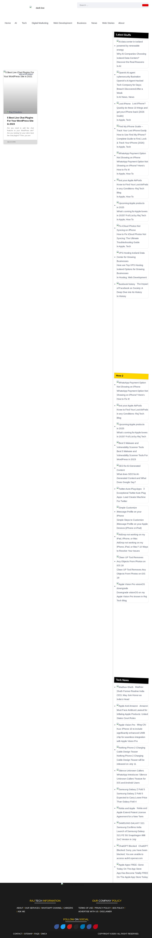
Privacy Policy (103, 908)
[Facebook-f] (89, 926)
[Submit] (145, 5)
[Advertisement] (58, 50)
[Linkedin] (82, 926)
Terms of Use (85, 908)
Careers (68, 908)
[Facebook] (56, 926)
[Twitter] (63, 926)
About (20, 908)
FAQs (36, 934)
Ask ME (21, 911)
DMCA (44, 934)
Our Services (32, 908)
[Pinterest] (95, 926)
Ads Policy (118, 908)
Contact (17, 934)
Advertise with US (88, 911)
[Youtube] (69, 926)
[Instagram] (76, 926)
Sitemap (28, 934)
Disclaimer (106, 911)
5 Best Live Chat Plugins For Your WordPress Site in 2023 (20, 120)
